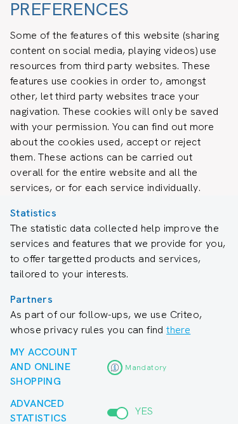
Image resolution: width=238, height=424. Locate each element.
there (178, 329)
